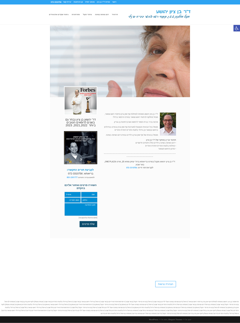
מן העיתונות (78, 2)
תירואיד (115, 14)
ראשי (114, 2)
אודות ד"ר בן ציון (103, 2)
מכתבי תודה (90, 2)
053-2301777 (72, 177)
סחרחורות (76, 14)
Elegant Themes (175, 320)
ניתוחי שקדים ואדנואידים (58, 14)
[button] (237, 28)
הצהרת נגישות (165, 284)
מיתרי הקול (87, 14)
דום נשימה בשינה (102, 14)
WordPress (153, 320)
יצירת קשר (67, 2)
